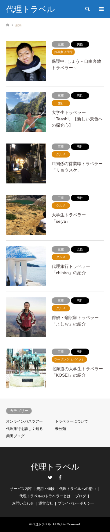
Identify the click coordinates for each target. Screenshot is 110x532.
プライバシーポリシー (76, 503)
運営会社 (45, 503)
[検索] (87, 9)
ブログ (80, 496)
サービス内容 (21, 489)
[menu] (101, 9)
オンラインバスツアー (24, 421)
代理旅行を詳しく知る (24, 429)
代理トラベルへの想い (77, 489)
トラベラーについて (71, 421)
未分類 (60, 429)
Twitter (50, 477)
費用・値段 (45, 489)
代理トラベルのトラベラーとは (45, 496)
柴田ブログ (15, 436)
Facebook (60, 477)
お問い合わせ (23, 503)
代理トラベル (55, 467)
